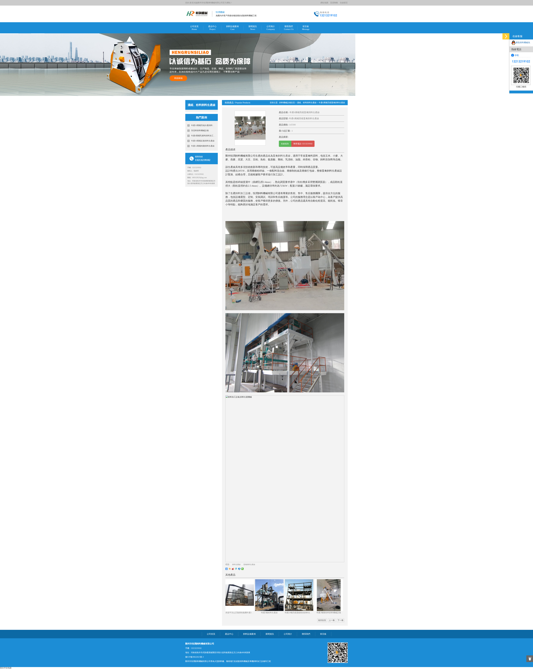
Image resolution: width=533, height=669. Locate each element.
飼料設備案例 (232, 26)
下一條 (340, 620)
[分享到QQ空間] (230, 569)
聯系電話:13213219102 (302, 144)
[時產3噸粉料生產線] (269, 595)
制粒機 (301, 182)
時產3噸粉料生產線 (269, 613)
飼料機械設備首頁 (287, 103)
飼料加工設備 (242, 193)
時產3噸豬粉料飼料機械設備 (329, 613)
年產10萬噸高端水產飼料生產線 (202, 125)
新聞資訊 (252, 26)
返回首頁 (322, 620)
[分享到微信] (242, 569)
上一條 (332, 620)
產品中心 (212, 26)
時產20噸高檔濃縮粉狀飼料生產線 (299, 613)
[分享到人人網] (239, 569)
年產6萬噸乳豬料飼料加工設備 (202, 136)
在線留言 (344, 3)
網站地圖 (324, 3)
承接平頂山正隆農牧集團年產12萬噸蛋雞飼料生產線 (239, 613)
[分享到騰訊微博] (236, 569)
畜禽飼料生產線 (281, 155)
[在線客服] (505, 36)
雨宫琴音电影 (6, 668)
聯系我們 (289, 26)
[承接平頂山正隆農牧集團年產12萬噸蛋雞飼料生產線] (239, 595)
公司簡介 (270, 26)
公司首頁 (194, 26)
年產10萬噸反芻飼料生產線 (201, 141)
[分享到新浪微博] (233, 569)
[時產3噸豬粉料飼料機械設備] (329, 595)
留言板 (306, 26)
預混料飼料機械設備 (198, 130)
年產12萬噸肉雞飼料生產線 (201, 146)
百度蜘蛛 (334, 3)
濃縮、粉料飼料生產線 (306, 103)
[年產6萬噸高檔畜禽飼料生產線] (250, 128)
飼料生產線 (236, 564)
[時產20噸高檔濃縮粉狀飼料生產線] (299, 595)
